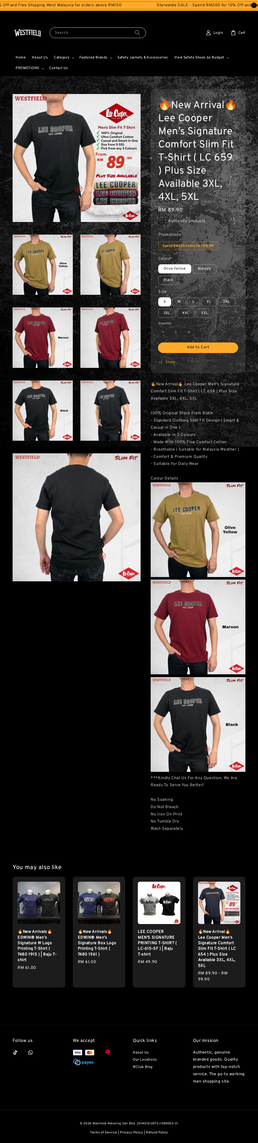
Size (162, 291)
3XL (167, 313)
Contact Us (58, 68)
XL (209, 302)
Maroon (204, 269)
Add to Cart (198, 347)
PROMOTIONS (27, 68)
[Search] (138, 33)
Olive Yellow (175, 269)
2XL (226, 302)
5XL (204, 313)
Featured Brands (93, 57)
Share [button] (170, 362)
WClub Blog (143, 1067)
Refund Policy (157, 1133)
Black (168, 280)
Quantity (165, 324)
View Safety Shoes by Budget (199, 57)
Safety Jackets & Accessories (142, 57)
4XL (185, 313)
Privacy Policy (131, 1133)
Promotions (169, 234)
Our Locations (145, 1060)
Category (62, 57)
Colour (164, 258)
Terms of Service (103, 1133)
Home (21, 57)
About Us (40, 57)
